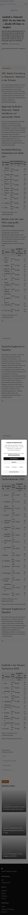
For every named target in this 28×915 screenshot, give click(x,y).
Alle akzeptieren (14, 458)
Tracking (7, 467)
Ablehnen (14, 462)
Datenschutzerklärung (13, 455)
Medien (21, 467)
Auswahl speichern (14, 471)
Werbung (14, 467)
